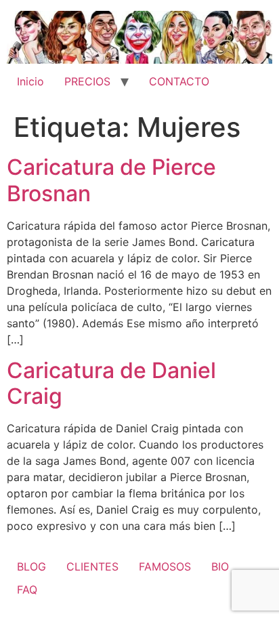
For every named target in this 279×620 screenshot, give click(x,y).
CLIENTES (92, 566)
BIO (220, 566)
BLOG (31, 566)
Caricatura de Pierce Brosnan (111, 180)
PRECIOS (87, 81)
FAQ (27, 589)
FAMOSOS (165, 566)
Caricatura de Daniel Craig (111, 383)
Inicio (30, 81)
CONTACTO (179, 81)
